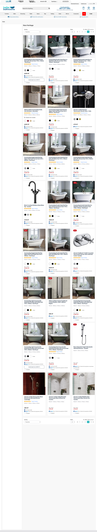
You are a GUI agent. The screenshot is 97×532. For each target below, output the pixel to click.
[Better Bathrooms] (8, 1)
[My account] (89, 8)
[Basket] (94, 8)
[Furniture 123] (54, 1)
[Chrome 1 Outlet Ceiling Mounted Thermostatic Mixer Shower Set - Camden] (59, 384)
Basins (38, 13)
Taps (45, 13)
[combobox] (36, 8)
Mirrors (67, 13)
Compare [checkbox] (28, 82)
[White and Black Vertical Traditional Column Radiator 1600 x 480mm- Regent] (59, 288)
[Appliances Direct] (20, 1)
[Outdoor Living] (65, 1)
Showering (22, 13)
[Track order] (83, 8)
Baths (14, 13)
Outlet (91, 13)
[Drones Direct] (42, 1)
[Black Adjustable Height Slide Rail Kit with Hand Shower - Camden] (83, 334)
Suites (60, 13)
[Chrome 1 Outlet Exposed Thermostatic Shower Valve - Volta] (83, 96)
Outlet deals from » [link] (34, 80)
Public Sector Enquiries (75, 3)
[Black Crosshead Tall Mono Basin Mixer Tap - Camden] (34, 192)
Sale (84, 13)
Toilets (31, 13)
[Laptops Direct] (31, 1)
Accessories (76, 13)
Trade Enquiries (83, 3)
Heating (52, 13)
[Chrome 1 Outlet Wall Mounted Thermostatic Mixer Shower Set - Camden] (83, 384)
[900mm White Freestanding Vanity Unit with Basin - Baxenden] (34, 96)
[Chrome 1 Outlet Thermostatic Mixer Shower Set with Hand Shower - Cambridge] (34, 384)
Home (3, 21)
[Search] (49, 8)
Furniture (7, 13)
